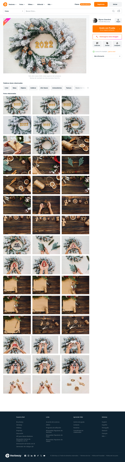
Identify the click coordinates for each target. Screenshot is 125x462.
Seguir (118, 21)
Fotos (21, 4)
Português (105, 428)
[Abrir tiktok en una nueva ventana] (38, 455)
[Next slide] (86, 88)
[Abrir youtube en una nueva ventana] (44, 455)
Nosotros (76, 428)
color (6, 88)
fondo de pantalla (82, 88)
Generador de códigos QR (24, 446)
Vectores (12, 4)
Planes (77, 4)
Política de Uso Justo (112, 455)
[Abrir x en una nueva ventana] (41, 455)
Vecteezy (19, 425)
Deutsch (104, 430)
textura (68, 88)
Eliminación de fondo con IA (25, 444)
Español (104, 425)
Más (49, 4)
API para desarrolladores (24, 436)
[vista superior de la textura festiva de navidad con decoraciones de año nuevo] (75, 145)
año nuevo (44, 88)
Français (104, 433)
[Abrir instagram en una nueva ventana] (28, 455)
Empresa (19, 430)
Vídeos (30, 4)
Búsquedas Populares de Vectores (54, 431)
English (104, 422)
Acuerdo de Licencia (52, 422)
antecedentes (57, 88)
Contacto (76, 425)
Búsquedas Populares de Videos (54, 440)
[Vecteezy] (5, 4)
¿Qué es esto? (111, 51)
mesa (14, 88)
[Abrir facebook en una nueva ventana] (25, 455)
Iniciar (115, 4)
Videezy (18, 428)
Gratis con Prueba (107, 29)
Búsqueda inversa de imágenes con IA (23, 440)
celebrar (33, 88)
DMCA (48, 425)
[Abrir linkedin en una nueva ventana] (31, 455)
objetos (23, 88)
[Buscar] (113, 11)
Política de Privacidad (98, 455)
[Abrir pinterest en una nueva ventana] (35, 455)
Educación (19, 433)
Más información (99, 56)
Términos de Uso (85, 455)
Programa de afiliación (53, 428)
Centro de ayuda (78, 422)
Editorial (40, 4)
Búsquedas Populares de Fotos (54, 436)
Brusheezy (19, 422)
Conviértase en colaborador (78, 431)
